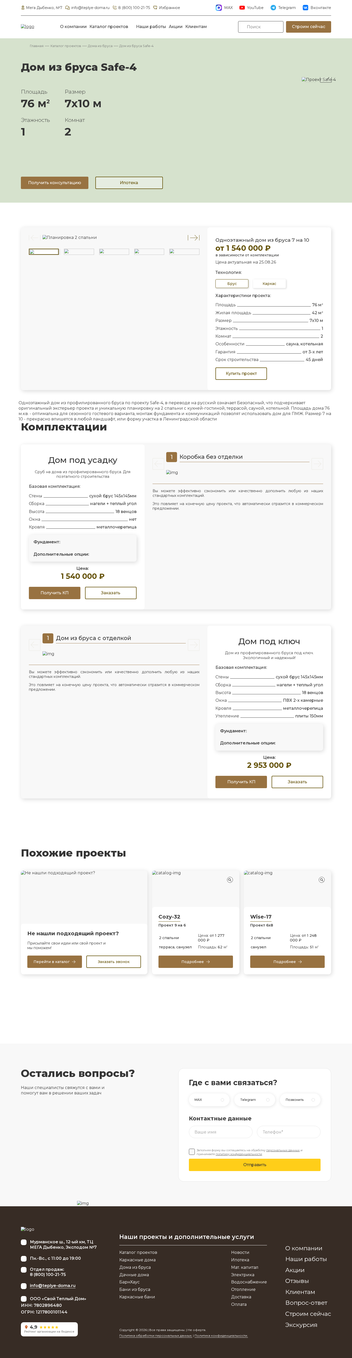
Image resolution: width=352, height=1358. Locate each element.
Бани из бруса (134, 1289)
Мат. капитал (244, 1267)
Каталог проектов (108, 26)
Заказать (110, 592)
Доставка (241, 1296)
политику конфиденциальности (239, 1154)
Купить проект (241, 373)
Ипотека (129, 182)
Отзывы (297, 1280)
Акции (176, 26)
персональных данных (283, 1150)
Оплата (239, 1304)
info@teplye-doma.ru (90, 7)
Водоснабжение (249, 1282)
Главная (37, 46)
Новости (240, 1252)
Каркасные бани (137, 1296)
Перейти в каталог (51, 961)
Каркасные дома (137, 1259)
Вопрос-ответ (306, 1302)
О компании (73, 26)
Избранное (169, 7)
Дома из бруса (100, 46)
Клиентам (196, 26)
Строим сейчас (308, 26)
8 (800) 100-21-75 (134, 7)
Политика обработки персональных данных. (155, 1335)
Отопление (243, 1289)
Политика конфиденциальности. (221, 1335)
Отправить (254, 1164)
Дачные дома (134, 1274)
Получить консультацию (54, 182)
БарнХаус (129, 1282)
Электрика (242, 1274)
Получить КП (54, 592)
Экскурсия (301, 1324)
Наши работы (151, 26)
